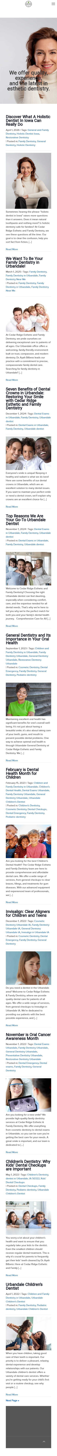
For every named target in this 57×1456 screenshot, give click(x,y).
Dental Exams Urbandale (35, 790)
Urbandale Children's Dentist (32, 1309)
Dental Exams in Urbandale (33, 425)
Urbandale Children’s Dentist (24, 1286)
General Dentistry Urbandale (21, 1051)
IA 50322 (34, 1178)
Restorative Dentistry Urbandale (23, 1059)
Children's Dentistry (29, 805)
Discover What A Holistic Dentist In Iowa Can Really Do (28, 120)
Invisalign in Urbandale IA (35, 932)
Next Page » (12, 1400)
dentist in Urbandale (17, 1178)
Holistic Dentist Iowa (28, 133)
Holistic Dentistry (26, 145)
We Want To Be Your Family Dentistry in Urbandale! (24, 262)
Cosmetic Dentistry (29, 667)
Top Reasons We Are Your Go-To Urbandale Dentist (26, 520)
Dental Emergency (16, 813)
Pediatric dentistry (26, 675)
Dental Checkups (37, 809)
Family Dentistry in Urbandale (22, 275)
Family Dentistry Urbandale (20, 794)
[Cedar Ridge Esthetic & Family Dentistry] (28, 4)
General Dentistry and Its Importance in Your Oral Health (28, 639)
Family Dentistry (27, 141)
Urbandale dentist (34, 428)
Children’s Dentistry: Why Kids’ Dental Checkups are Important (28, 1165)
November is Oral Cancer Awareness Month (28, 1036)
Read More (12, 249)
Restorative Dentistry (17, 137)
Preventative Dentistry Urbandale (24, 1055)
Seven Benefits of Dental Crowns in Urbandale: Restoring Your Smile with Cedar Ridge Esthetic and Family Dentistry (28, 398)
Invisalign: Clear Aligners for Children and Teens (28, 913)
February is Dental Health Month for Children (22, 773)
